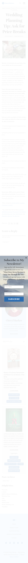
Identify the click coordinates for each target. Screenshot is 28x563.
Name (6, 284)
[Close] (26, 257)
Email (6, 291)
